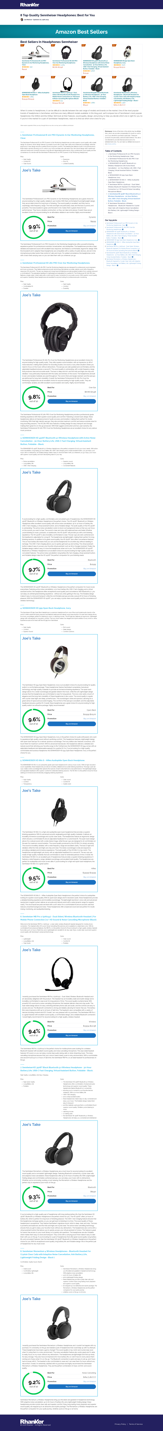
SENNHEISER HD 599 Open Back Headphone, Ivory (121, 240)
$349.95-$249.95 (28, 99)
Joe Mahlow (28, 19)
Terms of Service (136, 1424)
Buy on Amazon (89, 226)
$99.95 (24, 69)
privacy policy (111, 144)
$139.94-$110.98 (58, 103)
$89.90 (85, 105)
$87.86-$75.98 (58, 67)
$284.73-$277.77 (119, 105)
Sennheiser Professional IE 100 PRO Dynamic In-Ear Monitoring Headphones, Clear (35, 63)
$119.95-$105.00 (119, 67)
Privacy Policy (120, 1424)
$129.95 (86, 73)
